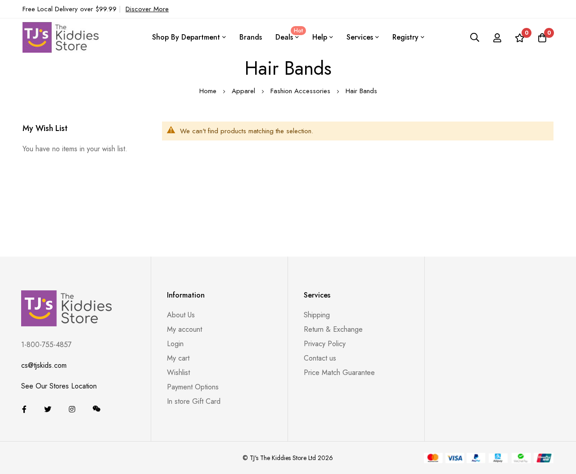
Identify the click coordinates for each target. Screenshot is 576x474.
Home (209, 91)
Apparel (244, 91)
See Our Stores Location (59, 386)
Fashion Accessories (301, 91)
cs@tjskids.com (44, 365)
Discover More (147, 9)
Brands (250, 37)
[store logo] (60, 37)
